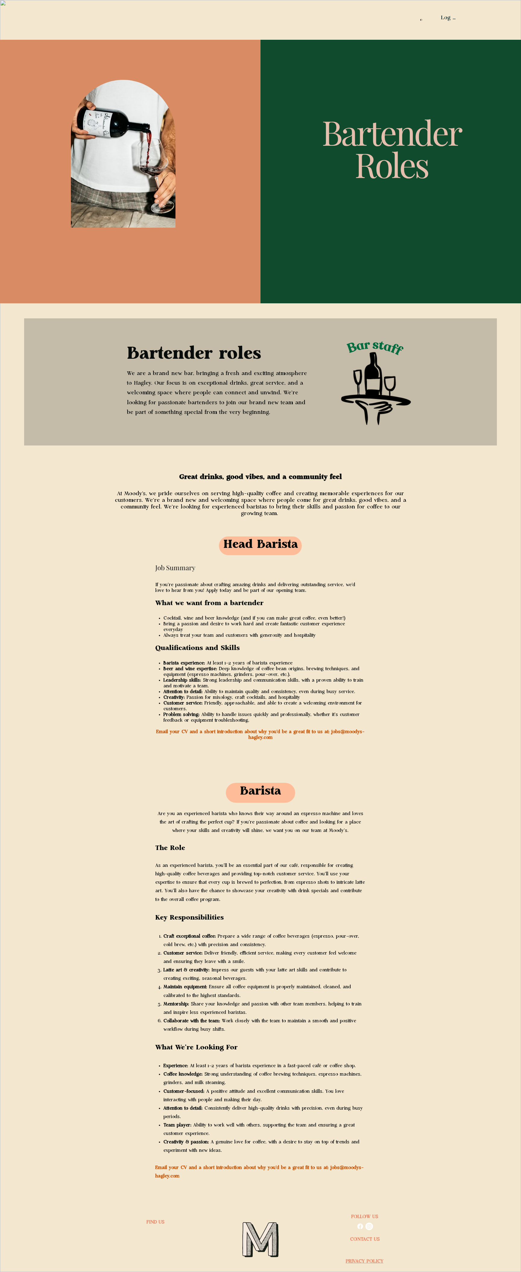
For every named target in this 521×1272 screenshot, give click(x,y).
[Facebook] (360, 1226)
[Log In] (431, 18)
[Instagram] (369, 1226)
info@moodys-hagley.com (365, 1247)
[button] (421, 18)
